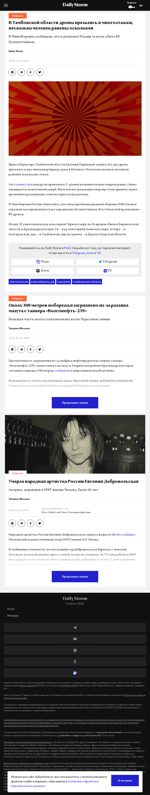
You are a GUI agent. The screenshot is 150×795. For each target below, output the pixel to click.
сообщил (128, 534)
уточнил (20, 184)
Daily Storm (75, 5)
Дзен (89, 253)
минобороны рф (42, 281)
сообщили (62, 370)
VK (99, 253)
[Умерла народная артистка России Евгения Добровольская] (12, 523)
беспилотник (19, 281)
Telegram (78, 253)
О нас (10, 608)
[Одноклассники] (75, 661)
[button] (6, 7)
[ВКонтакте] (75, 650)
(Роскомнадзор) (27, 685)
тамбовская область (87, 281)
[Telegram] (75, 627)
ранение (63, 281)
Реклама (12, 615)
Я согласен (125, 780)
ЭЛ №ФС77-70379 (68, 685)
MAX (67, 248)
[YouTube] (75, 638)
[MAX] (75, 673)
